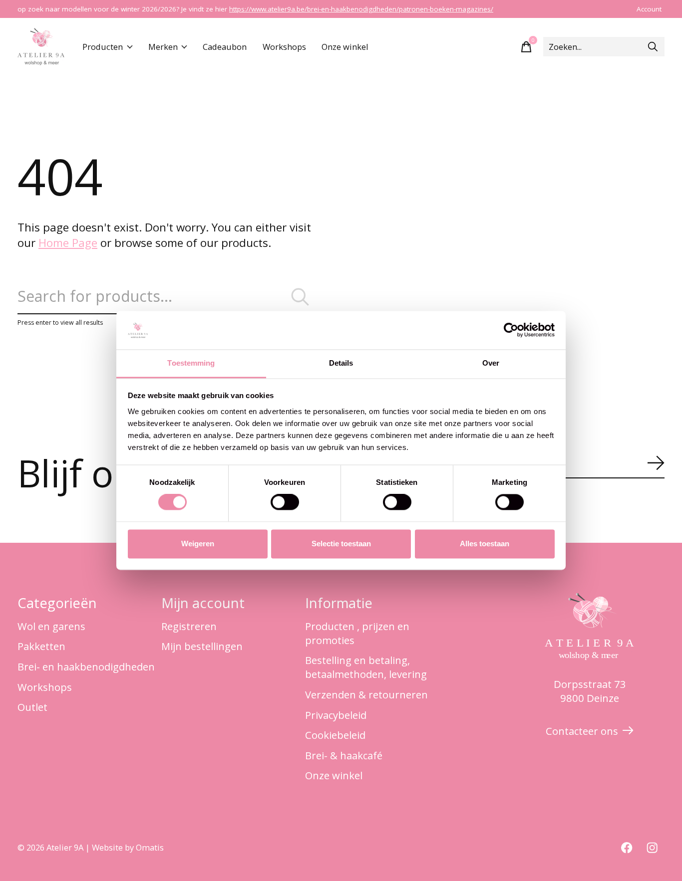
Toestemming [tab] (191, 363)
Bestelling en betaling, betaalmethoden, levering (366, 667)
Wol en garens (51, 626)
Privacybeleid (335, 715)
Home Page (67, 242)
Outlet (32, 707)
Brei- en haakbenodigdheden (86, 666)
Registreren (189, 626)
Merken (163, 46)
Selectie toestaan (341, 543)
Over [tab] (490, 363)
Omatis (150, 847)
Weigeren (197, 543)
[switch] (285, 502)
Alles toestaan (484, 543)
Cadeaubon (225, 46)
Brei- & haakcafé (343, 755)
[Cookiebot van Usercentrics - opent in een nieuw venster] (511, 330)
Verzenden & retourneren (366, 694)
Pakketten (41, 646)
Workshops (284, 46)
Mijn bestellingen (202, 646)
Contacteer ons (582, 731)
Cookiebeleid (335, 735)
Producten (102, 46)
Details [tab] (341, 363)
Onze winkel (345, 46)
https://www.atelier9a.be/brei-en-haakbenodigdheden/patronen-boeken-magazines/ (361, 8)
